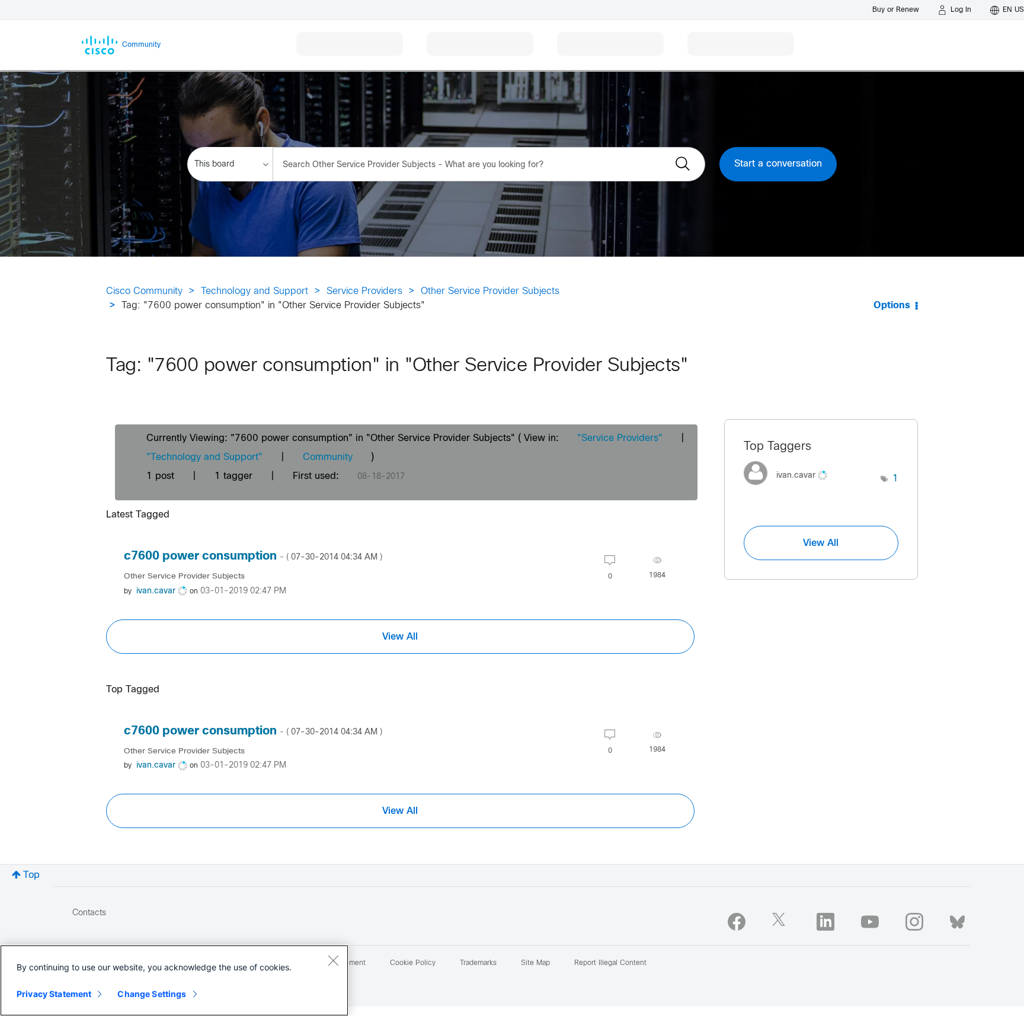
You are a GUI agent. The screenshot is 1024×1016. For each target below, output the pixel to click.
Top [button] (31, 875)
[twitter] (781, 922)
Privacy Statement (54, 994)
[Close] (333, 960)
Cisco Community (144, 291)
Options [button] (891, 305)
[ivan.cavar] (790, 488)
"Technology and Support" (204, 457)
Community (328, 457)
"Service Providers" (620, 438)
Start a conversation (778, 163)
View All (400, 636)
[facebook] (736, 922)
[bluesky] (957, 919)
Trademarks (478, 963)
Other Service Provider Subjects (490, 291)
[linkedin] (825, 922)
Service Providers (364, 291)
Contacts (89, 913)
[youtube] (870, 922)
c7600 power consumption (253, 556)
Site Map (535, 963)
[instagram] (914, 922)
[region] (174, 980)
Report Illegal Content (610, 963)
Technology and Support (254, 291)
